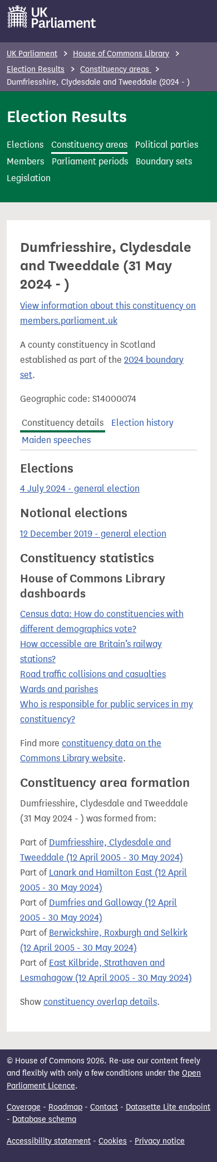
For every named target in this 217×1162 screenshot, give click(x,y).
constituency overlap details (100, 1001)
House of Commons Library (121, 54)
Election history (142, 422)
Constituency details (62, 422)
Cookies (112, 1141)
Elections (25, 144)
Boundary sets (164, 161)
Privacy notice (160, 1141)
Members (25, 161)
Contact (104, 1107)
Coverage (24, 1107)
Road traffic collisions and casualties (93, 674)
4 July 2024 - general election (80, 488)
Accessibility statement (49, 1141)
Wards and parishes (59, 689)
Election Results (36, 69)
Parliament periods (90, 161)
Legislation (29, 178)
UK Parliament (32, 54)
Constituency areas (115, 69)
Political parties (166, 144)
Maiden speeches (56, 440)
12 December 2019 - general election (93, 533)
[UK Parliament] (52, 16)
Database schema (44, 1119)
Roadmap (65, 1107)
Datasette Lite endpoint (168, 1107)
